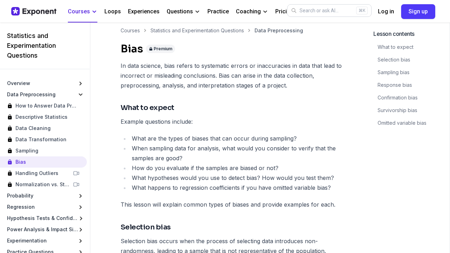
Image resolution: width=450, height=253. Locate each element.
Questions (180, 11)
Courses (79, 11)
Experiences (144, 11)
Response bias (395, 85)
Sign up (418, 11)
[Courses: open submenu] (94, 11)
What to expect (395, 47)
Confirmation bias (398, 97)
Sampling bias (394, 72)
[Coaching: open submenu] (265, 11)
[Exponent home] (34, 11)
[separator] (449, 137)
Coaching (248, 11)
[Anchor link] (180, 108)
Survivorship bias (397, 110)
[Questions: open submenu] (197, 11)
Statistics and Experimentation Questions (197, 30)
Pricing (284, 11)
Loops (112, 11)
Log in (386, 11)
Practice (218, 11)
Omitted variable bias (402, 123)
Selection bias (394, 60)
